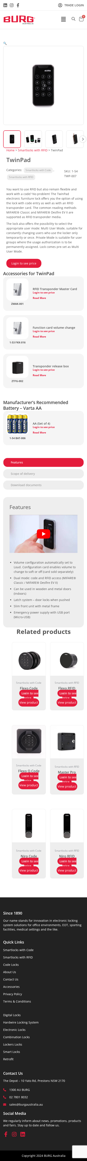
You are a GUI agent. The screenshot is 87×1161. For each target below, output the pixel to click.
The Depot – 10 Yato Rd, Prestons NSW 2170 (34, 1081)
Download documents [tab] (26, 485)
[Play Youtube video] (43, 534)
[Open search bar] (73, 19)
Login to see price (23, 263)
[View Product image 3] (54, 139)
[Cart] (81, 19)
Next (83, 139)
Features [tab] (17, 462)
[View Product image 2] (33, 139)
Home (10, 150)
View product (28, 702)
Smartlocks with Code (38, 170)
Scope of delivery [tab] (23, 474)
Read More (39, 298)
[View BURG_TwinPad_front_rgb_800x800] (12, 139)
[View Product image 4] (75, 139)
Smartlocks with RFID (33, 150)
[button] (63, 19)
